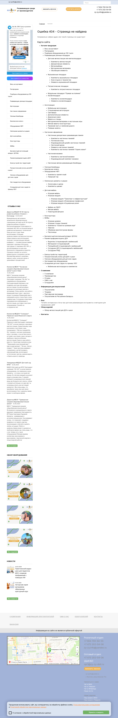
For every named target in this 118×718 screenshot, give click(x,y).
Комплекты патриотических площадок (65, 89)
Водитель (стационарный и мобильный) (63, 242)
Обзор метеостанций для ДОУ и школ (59, 310)
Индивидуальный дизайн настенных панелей (68, 143)
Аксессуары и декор (55, 184)
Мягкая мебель (53, 209)
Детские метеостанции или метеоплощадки (64, 58)
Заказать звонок (49, 9)
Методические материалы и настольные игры (65, 121)
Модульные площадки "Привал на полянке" (64, 93)
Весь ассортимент (16, 84)
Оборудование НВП (16, 126)
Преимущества (50, 276)
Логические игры (57, 141)
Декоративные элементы (60, 64)
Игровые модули (54, 196)
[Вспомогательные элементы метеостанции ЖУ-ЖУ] (20, 527)
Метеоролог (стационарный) (58, 244)
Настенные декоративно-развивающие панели (65, 135)
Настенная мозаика (55, 153)
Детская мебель (15, 136)
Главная (42, 24)
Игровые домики (54, 221)
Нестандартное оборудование (20, 182)
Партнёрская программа (54, 294)
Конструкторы (15, 141)
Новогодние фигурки (56, 212)
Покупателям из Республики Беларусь (59, 296)
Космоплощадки (54, 96)
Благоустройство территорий (20, 163)
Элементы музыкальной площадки (64, 82)
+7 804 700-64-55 (104, 7)
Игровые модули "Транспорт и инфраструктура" (69, 199)
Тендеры (48, 292)
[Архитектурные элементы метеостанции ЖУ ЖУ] (20, 550)
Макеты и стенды (54, 119)
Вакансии (14, 624)
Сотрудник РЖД (54, 250)
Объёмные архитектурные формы (60, 230)
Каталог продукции (48, 46)
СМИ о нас (49, 280)
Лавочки (51, 228)
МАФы (12, 146)
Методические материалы (61, 68)
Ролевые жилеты (54, 128)
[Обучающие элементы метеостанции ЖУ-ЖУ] (20, 504)
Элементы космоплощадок (61, 101)
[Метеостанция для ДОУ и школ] (20, 481)
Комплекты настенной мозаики (62, 157)
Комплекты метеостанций (61, 62)
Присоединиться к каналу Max (20, 78)
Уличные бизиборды (16, 116)
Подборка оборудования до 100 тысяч (19, 95)
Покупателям (49, 290)
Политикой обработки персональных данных (28, 707)
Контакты (45, 314)
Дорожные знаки (54, 117)
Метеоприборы (56, 66)
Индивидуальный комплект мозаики (64, 159)
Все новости (12, 599)
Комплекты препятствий (57, 175)
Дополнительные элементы (58, 115)
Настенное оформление (18, 111)
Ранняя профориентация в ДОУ (20, 158)
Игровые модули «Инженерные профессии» (67, 201)
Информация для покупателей (53, 287)
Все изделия (12, 552)
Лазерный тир (53, 177)
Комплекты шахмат (55, 186)
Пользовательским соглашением (86, 705)
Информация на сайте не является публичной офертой (59, 631)
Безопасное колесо (16, 121)
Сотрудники (49, 282)
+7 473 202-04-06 (104, 10)
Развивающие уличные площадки (21, 101)
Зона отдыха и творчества (61, 80)
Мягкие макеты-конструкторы (59, 124)
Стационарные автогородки (58, 110)
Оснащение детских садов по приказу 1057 (19, 188)
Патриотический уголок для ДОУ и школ (20, 169)
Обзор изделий (47, 307)
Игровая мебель (54, 193)
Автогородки (14, 106)
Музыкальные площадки (57, 74)
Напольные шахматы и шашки (20, 131)
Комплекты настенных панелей (62, 138)
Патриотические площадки (58, 86)
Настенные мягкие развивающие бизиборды (64, 163)
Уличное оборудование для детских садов (18, 176)
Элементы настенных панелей (62, 147)
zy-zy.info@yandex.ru (15, 2)
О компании (45, 270)
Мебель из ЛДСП (54, 207)
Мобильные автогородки (57, 108)
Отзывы (47, 278)
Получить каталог (73, 9)
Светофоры (52, 112)
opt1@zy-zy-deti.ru (94, 664)
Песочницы (52, 232)
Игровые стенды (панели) (57, 223)
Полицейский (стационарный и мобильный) (64, 246)
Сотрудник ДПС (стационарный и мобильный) (65, 248)
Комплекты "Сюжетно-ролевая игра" (62, 225)
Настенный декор (57, 145)
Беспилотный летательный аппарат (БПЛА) (18, 152)
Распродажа (14, 89)
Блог (43, 300)
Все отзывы (12, 446)
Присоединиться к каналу (20, 73)
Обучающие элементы (59, 70)
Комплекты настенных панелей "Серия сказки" (68, 149)
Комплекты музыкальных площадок (64, 78)
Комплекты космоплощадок (61, 99)
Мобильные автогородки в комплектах (62, 266)
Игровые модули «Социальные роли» (65, 203)
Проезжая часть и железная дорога (61, 126)
